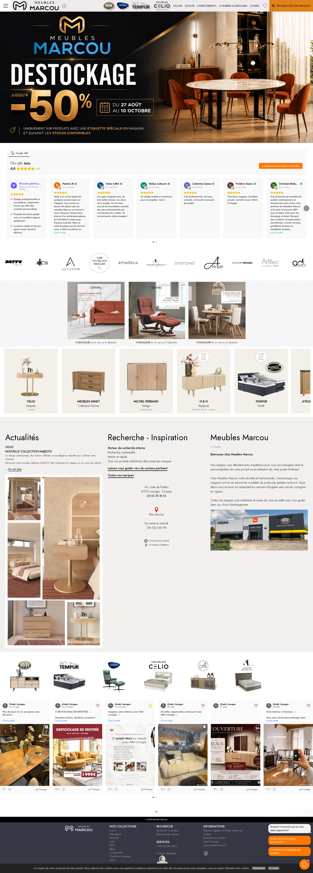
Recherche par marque (167, 834)
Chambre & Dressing (233, 5)
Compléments (206, 5)
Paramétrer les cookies (214, 838)
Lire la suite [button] (60, 232)
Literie (254, 5)
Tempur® (114, 838)
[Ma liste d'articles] (265, 6)
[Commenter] (9, 789)
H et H (113, 830)
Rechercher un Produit (292, 5)
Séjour (189, 5)
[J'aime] (4, 789)
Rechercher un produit (167, 830)
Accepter (273, 868)
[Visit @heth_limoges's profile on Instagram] (5, 705)
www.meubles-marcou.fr (215, 845)
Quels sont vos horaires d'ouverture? (283, 840)
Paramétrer (259, 868)
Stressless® (115, 834)
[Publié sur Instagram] (45, 706)
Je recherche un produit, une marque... (285, 851)
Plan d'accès (156, 514)
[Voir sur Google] (57, 185)
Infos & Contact (211, 841)
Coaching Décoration (166, 846)
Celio (112, 841)
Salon (177, 5)
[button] (6, 208)
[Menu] (5, 6)
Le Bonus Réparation (166, 853)
